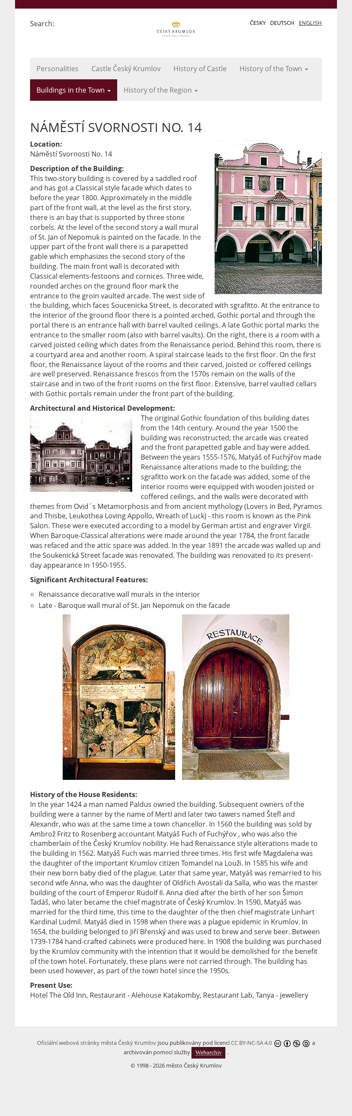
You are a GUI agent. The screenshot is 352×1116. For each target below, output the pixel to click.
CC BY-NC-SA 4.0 (251, 1043)
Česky (258, 23)
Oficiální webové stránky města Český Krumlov (96, 1043)
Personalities (57, 68)
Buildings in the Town (71, 90)
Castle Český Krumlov (126, 68)
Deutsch (282, 23)
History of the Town (272, 68)
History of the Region (159, 90)
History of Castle (200, 68)
